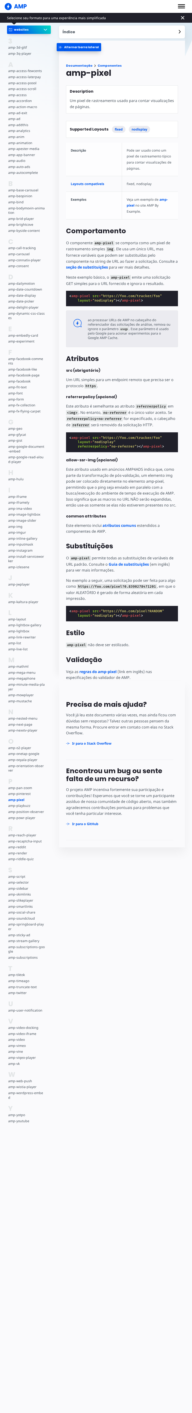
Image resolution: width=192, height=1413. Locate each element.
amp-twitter (17, 993)
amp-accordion (20, 100)
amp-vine (15, 1051)
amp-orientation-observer (26, 768)
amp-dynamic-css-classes (26, 315)
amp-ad (14, 119)
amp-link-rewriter (22, 637)
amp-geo (15, 428)
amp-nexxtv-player (22, 730)
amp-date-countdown (25, 289)
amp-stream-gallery (23, 941)
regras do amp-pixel (98, 671)
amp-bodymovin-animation (26, 210)
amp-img (15, 526)
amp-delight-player (23, 307)
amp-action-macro (22, 107)
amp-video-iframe (22, 1033)
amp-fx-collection (21, 405)
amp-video (16, 1039)
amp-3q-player (19, 53)
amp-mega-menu (22, 672)
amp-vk (14, 1063)
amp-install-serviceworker (26, 558)
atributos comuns (119, 525)
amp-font (15, 393)
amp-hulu (16, 479)
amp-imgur (17, 532)
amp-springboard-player (26, 926)
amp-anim (16, 137)
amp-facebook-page (24, 375)
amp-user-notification (25, 1010)
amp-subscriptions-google (26, 949)
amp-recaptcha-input (25, 841)
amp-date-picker (21, 301)
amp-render (17, 853)
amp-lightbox (18, 631)
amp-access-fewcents (25, 71)
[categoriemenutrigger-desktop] (79, 47)
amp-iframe (17, 496)
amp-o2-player (19, 748)
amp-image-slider (22, 520)
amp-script (16, 876)
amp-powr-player (21, 818)
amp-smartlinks (20, 906)
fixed (119, 129)
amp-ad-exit (17, 113)
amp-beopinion (20, 196)
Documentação (79, 65)
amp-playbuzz (19, 805)
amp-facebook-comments (25, 361)
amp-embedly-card (23, 335)
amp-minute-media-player (26, 686)
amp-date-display (22, 295)
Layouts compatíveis (87, 184)
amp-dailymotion (21, 283)
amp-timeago (18, 981)
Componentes (110, 65)
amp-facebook (19, 381)
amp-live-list (18, 649)
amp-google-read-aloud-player (26, 459)
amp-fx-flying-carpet (24, 411)
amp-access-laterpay (24, 77)
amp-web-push (20, 1081)
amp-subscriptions (23, 957)
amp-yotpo (16, 1115)
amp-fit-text (17, 387)
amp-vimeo (17, 1045)
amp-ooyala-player (22, 759)
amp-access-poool (22, 83)
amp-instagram (20, 550)
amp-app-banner (21, 155)
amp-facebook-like (22, 369)
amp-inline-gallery (22, 538)
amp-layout (17, 619)
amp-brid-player (21, 218)
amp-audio (16, 160)
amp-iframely (18, 502)
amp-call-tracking (22, 248)
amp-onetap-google (23, 753)
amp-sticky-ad (19, 935)
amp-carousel (19, 254)
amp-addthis (18, 125)
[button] (181, 6)
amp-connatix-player (24, 260)
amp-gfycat (17, 434)
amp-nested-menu (22, 718)
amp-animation (20, 143)
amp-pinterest (19, 793)
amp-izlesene (18, 567)
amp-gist (15, 440)
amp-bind (16, 202)
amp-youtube (18, 1121)
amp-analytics (19, 130)
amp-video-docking (23, 1027)
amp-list (14, 643)
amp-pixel (16, 800)
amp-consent (18, 266)
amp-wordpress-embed (25, 1095)
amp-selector (18, 882)
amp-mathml (18, 666)
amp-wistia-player (22, 1087)
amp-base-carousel (23, 190)
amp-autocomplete (23, 172)
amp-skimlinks (19, 894)
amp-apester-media (23, 148)
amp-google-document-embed (26, 448)
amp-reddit (17, 847)
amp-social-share (21, 912)
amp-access (17, 95)
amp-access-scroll (22, 89)
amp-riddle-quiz (21, 859)
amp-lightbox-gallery (24, 625)
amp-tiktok (16, 974)
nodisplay (139, 129)
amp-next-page (20, 724)
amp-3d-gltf (17, 47)
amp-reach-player (22, 835)
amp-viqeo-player (22, 1057)
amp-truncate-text (22, 987)
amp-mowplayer (21, 695)
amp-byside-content (24, 230)
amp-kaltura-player (23, 602)
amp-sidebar (18, 888)
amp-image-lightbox (24, 514)
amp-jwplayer (19, 584)
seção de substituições (87, 267)
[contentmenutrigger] (122, 32)
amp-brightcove (20, 224)
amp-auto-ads (19, 166)
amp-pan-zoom (20, 788)
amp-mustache (20, 701)
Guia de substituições (129, 564)
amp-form (16, 399)
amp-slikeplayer (20, 900)
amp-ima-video (20, 508)
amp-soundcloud (21, 918)
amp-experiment (21, 341)
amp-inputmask (20, 544)
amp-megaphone (21, 678)
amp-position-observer (26, 811)
